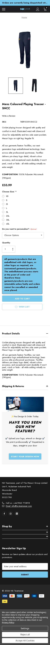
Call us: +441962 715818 (18, 503)
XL (7, 211)
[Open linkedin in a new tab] (17, 513)
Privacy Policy (8, 622)
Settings (25, 628)
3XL (7, 219)
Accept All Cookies (25, 640)
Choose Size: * (9, 191)
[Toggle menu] (3, 9)
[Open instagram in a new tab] (10, 513)
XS (7, 196)
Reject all (25, 634)
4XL (7, 223)
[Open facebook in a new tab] (4, 513)
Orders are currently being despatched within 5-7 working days (25, 3)
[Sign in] (37, 9)
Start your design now (25, 456)
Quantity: (6, 242)
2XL (7, 215)
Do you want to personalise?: (19, 228)
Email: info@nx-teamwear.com (19, 506)
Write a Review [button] (8, 116)
